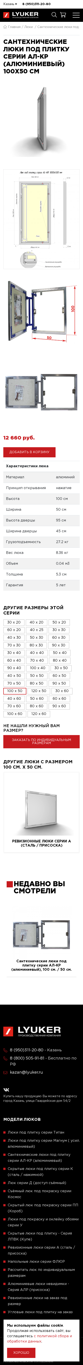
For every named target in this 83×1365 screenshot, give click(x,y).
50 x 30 (36, 637)
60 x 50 (59, 676)
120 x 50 (38, 691)
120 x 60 (38, 714)
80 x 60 (36, 706)
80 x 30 (36, 645)
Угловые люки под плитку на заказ (40, 1312)
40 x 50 (14, 676)
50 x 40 (60, 653)
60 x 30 (59, 637)
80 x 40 (60, 660)
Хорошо (21, 1353)
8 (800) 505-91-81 (27, 1058)
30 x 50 (61, 668)
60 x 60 (59, 698)
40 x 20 (36, 622)
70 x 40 (37, 660)
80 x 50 (36, 683)
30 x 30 (59, 630)
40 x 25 (36, 630)
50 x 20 (59, 622)
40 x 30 (14, 637)
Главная (14, 27)
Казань (9, 4)
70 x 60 (14, 706)
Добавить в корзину (29, 452)
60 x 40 (14, 660)
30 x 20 (14, 622)
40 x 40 (37, 653)
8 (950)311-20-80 (36, 4)
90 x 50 (59, 683)
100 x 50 (14, 691)
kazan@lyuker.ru (26, 1072)
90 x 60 (59, 706)
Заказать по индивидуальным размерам (41, 742)
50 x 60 (37, 698)
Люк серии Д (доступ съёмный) (37, 1183)
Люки (28, 27)
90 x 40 (14, 668)
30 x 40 (14, 653)
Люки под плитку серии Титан (36, 1132)
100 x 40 (37, 668)
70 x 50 (14, 683)
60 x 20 (14, 630)
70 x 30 (14, 645)
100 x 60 (14, 714)
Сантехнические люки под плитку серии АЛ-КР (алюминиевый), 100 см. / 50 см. (41, 965)
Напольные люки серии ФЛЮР (36, 1261)
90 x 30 (58, 645)
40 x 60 (14, 698)
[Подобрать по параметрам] (54, 15)
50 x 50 (37, 676)
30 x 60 (62, 691)
